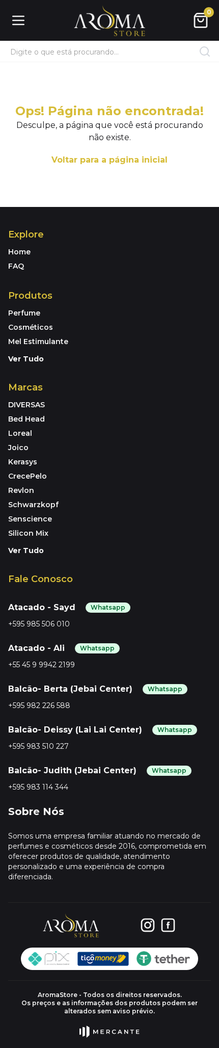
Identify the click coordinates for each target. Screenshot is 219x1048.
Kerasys (22, 461)
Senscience (30, 518)
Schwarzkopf (33, 504)
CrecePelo (27, 476)
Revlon (21, 490)
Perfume (24, 313)
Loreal (20, 433)
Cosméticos (30, 327)
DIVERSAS (26, 404)
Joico (18, 447)
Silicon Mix (28, 533)
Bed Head (26, 419)
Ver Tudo (26, 358)
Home (19, 251)
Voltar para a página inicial (109, 160)
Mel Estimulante (38, 341)
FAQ (16, 266)
